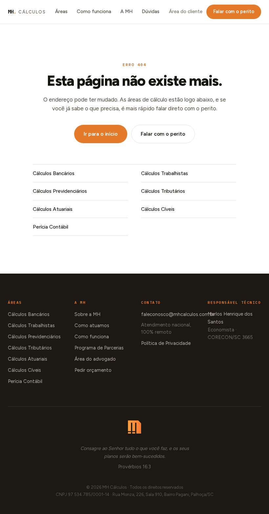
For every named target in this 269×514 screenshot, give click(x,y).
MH (27, 12)
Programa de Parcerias (99, 348)
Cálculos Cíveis (158, 209)
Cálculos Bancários (53, 173)
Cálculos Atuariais (52, 209)
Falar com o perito (233, 11)
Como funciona (94, 11)
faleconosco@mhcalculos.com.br (178, 314)
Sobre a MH (87, 314)
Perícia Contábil (50, 227)
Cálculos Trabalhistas (164, 173)
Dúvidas (150, 11)
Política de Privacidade (166, 343)
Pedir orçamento (93, 370)
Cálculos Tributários (163, 191)
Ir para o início (100, 134)
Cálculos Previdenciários (60, 191)
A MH (126, 11)
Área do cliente (185, 11)
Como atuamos (91, 325)
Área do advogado (95, 359)
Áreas (61, 11)
